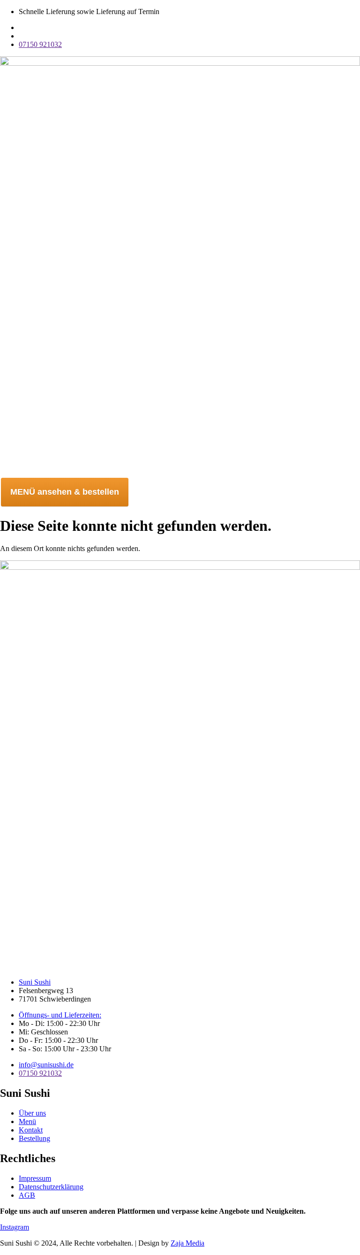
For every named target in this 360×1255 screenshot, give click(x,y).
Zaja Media (187, 1243)
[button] (180, 472)
